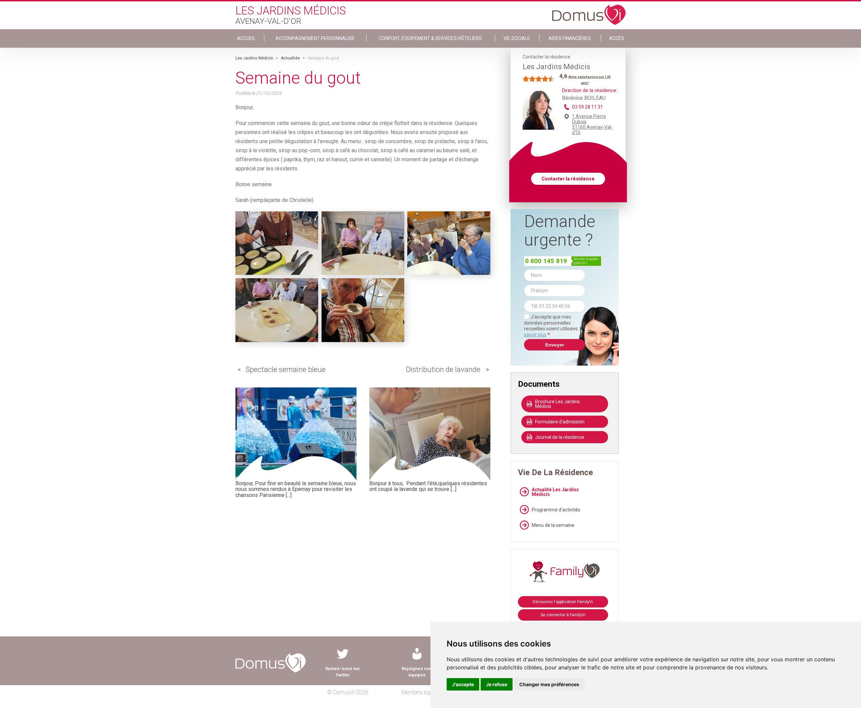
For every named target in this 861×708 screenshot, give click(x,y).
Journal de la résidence (559, 437)
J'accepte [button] (463, 684)
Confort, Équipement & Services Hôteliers (430, 38)
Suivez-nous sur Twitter (342, 671)
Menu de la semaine (553, 525)
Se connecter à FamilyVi (563, 615)
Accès (616, 38)
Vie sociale (516, 38)
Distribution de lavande (443, 369)
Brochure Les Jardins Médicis (557, 404)
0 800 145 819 (546, 261)
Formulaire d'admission (560, 421)
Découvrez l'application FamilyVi (563, 601)
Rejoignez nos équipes (417, 671)
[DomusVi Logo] (589, 11)
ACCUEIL (246, 38)
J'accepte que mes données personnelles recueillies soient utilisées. (554, 325)
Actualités (290, 58)
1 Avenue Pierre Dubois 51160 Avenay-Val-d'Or (592, 124)
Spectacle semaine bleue (286, 369)
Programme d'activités (556, 509)
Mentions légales (420, 692)
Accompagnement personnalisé (314, 38)
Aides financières (570, 38)
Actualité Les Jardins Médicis (555, 492)
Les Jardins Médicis (254, 58)
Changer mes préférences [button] (549, 684)
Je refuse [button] (496, 684)
